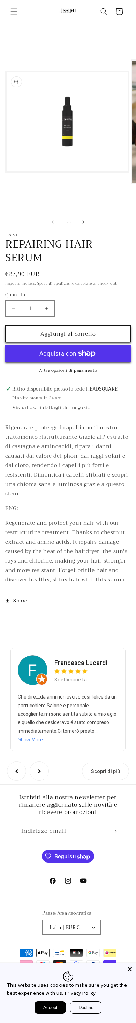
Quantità (15, 295)
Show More (30, 739)
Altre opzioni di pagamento (68, 370)
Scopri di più (105, 771)
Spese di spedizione (55, 283)
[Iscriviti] (114, 831)
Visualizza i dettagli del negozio (51, 407)
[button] (14, 11)
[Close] (129, 969)
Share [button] (20, 600)
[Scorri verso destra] (83, 222)
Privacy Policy (80, 993)
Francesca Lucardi (80, 662)
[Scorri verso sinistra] (52, 222)
